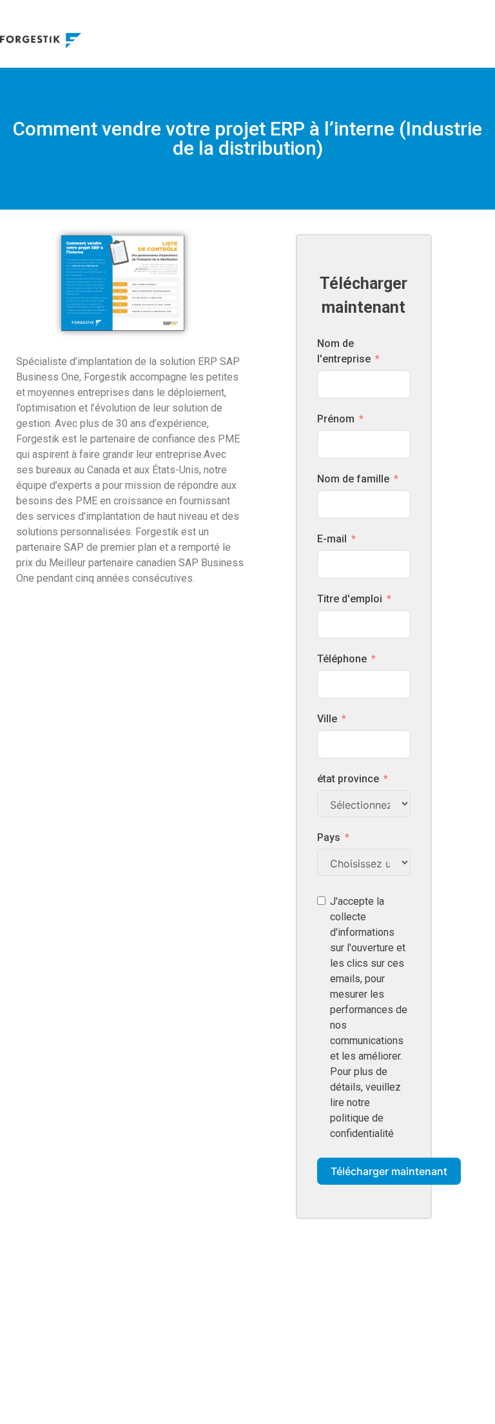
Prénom (335, 419)
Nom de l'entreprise (344, 351)
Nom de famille (353, 479)
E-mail (332, 539)
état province (348, 779)
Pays (328, 837)
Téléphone (342, 659)
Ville (327, 719)
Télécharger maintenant (389, 1171)
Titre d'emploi (349, 599)
